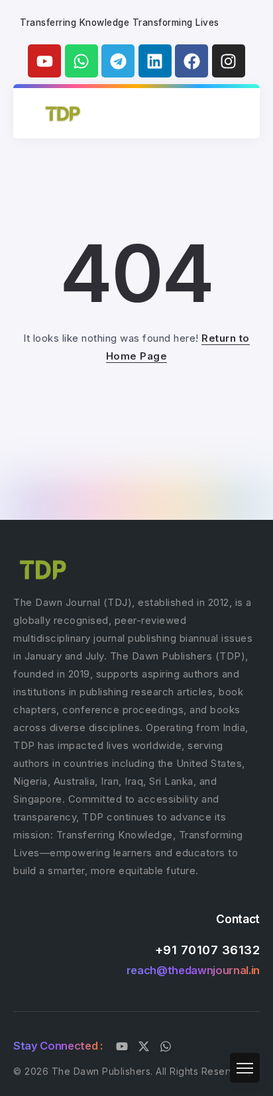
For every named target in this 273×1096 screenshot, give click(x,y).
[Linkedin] (155, 60)
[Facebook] (191, 60)
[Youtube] (44, 60)
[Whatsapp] (81, 60)
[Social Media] (122, 1046)
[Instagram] (228, 60)
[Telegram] (118, 60)
